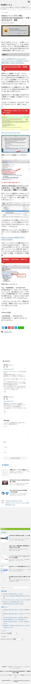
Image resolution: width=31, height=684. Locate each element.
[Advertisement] (13, 346)
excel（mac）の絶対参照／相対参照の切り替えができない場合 (19, 546)
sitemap (10, 666)
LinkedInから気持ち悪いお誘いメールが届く (13, 593)
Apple (6, 332)
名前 (5, 442)
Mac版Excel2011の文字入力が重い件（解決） (13, 603)
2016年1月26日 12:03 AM (9, 369)
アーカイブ (3, 633)
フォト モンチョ (16, 668)
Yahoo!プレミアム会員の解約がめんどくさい (13, 601)
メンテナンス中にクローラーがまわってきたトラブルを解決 (16, 599)
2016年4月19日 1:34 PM (8, 401)
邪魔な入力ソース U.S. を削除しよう (19, 469)
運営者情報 (5, 625)
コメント (6, 426)
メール (5, 447)
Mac (10, 332)
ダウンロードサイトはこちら (10, 133)
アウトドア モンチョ (18, 666)
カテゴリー (3, 639)
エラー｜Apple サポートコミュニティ (13, 59)
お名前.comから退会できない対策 (13, 500)
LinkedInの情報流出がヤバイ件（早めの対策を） (14, 619)
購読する (4, 529)
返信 (5, 391)
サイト (5, 452)
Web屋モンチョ (6, 5)
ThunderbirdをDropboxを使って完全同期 (13, 617)
